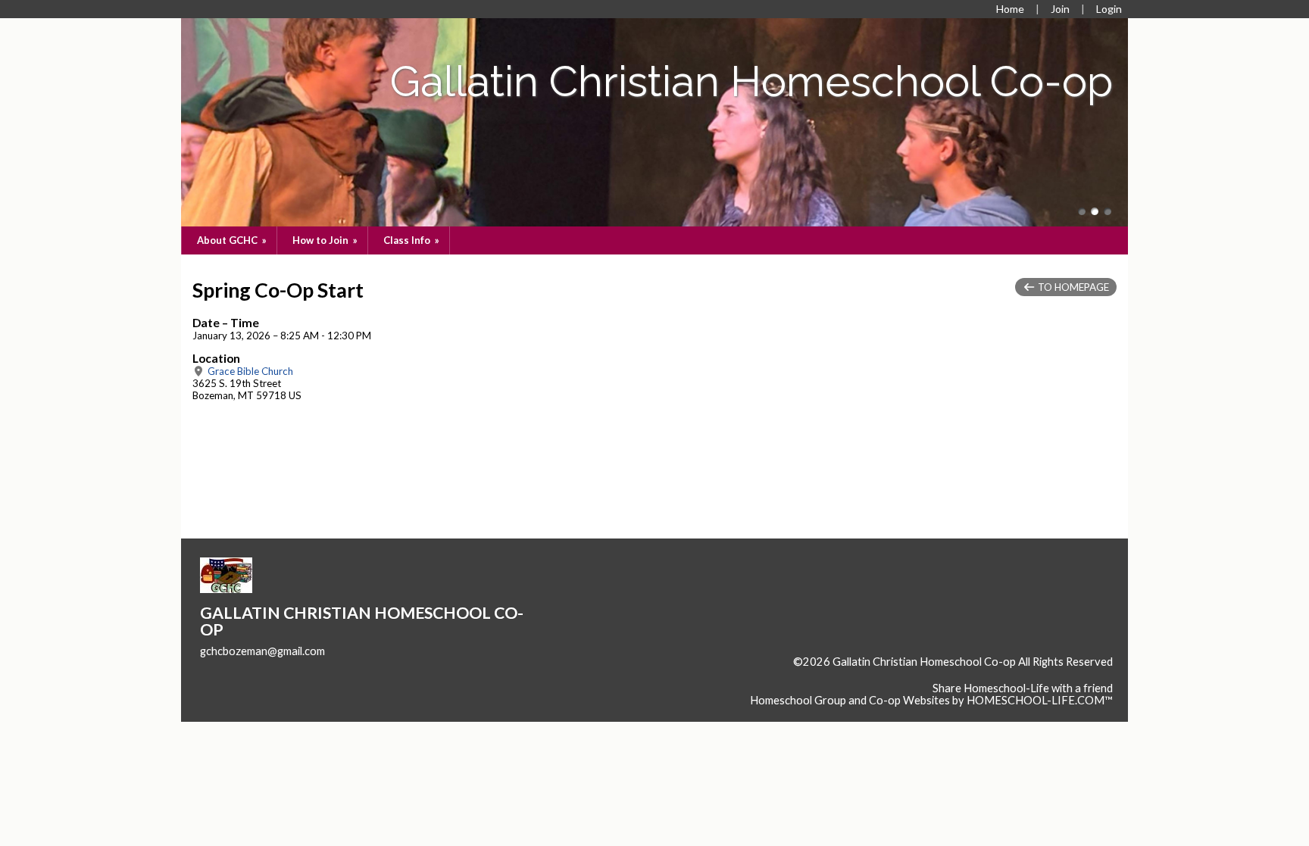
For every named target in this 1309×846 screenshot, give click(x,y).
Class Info (412, 240)
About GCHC (233, 240)
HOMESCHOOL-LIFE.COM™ (1040, 700)
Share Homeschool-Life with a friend (1023, 688)
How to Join (326, 240)
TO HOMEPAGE (1072, 287)
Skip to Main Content (1060, 674)
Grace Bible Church (249, 371)
